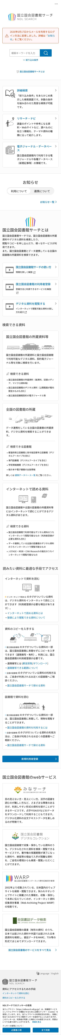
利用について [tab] (19, 191)
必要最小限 (16, 1029)
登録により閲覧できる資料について (26, 617)
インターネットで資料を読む (15, 993)
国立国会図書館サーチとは (32, 71)
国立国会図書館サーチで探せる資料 (26, 685)
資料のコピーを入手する (13, 997)
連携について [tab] (42, 191)
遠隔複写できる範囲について (22, 668)
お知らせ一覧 (47, 202)
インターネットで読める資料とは (25, 613)
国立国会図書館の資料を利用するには (27, 727)
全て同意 (45, 1029)
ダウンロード (40, 663)
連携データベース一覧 (25, 475)
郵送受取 (27, 663)
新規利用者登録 (29, 759)
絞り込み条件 (32, 59)
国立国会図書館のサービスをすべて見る (29, 950)
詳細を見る (36, 1022)
